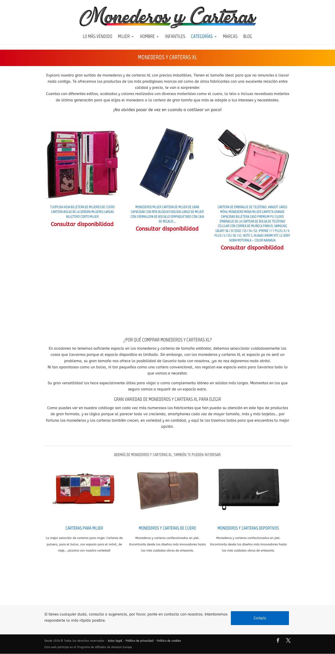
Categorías (202, 37)
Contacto (260, 618)
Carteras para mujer (84, 528)
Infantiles (175, 37)
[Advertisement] (167, 293)
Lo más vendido (97, 37)
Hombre (147, 37)
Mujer (124, 37)
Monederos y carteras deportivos (248, 528)
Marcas (230, 37)
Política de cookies (169, 640)
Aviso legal (115, 640)
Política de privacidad (139, 640)
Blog (247, 37)
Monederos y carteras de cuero (167, 528)
